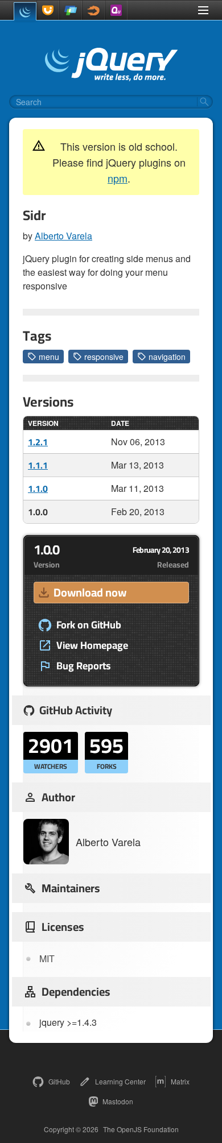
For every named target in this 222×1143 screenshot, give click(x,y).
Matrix (180, 1081)
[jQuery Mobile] (70, 10)
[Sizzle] (93, 10)
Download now (90, 592)
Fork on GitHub (88, 625)
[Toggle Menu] (203, 10)
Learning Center (120, 1081)
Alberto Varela (63, 235)
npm (118, 178)
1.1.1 (38, 465)
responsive (104, 356)
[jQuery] (25, 11)
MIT (47, 958)
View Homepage (92, 645)
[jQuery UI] (47, 10)
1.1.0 (38, 488)
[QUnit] (116, 10)
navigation (167, 356)
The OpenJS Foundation (141, 1129)
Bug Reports (83, 666)
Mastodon (117, 1101)
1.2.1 (38, 441)
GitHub (59, 1081)
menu (49, 356)
